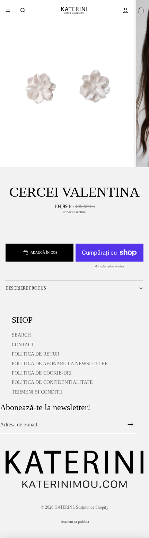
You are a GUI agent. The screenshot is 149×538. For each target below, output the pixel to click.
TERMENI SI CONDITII (37, 392)
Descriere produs (26, 288)
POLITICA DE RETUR (35, 354)
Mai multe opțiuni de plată (109, 266)
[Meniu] (8, 10)
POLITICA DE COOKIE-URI (42, 373)
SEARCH (21, 335)
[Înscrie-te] (131, 425)
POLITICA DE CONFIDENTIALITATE (52, 382)
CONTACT (23, 344)
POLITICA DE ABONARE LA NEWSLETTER (60, 363)
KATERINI (64, 507)
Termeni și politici (74, 521)
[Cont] (125, 10)
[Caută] (22, 10)
